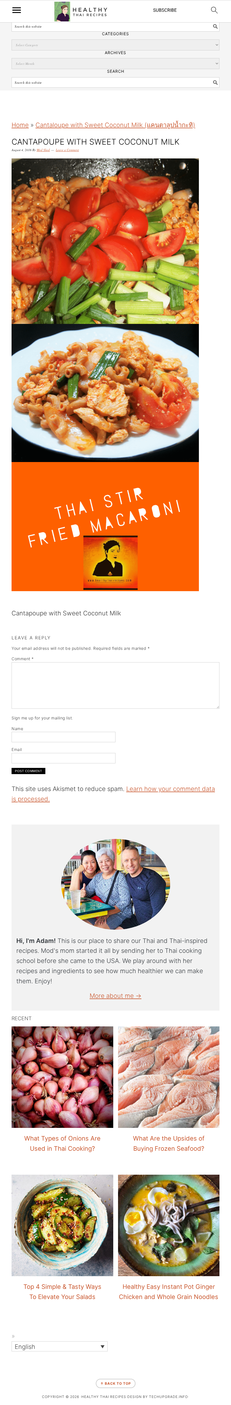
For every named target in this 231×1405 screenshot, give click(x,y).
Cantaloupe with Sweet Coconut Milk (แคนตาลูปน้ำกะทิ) (115, 125)
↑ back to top (115, 1383)
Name (17, 728)
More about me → (115, 995)
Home (20, 125)
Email (17, 749)
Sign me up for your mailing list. (42, 717)
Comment (23, 658)
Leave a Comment (67, 150)
